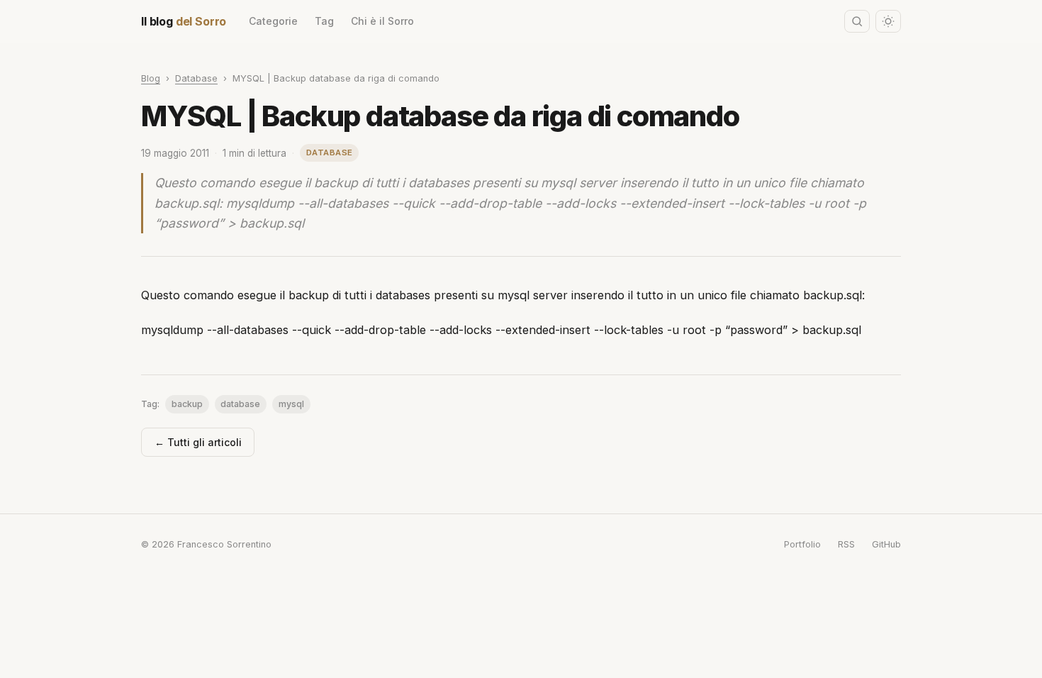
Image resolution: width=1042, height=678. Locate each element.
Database (196, 78)
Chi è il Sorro (382, 21)
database (240, 404)
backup (187, 404)
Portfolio (802, 544)
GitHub (886, 544)
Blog (150, 78)
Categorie (273, 21)
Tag (324, 21)
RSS (846, 544)
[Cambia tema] (888, 21)
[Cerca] (857, 21)
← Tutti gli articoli (198, 442)
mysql (291, 404)
